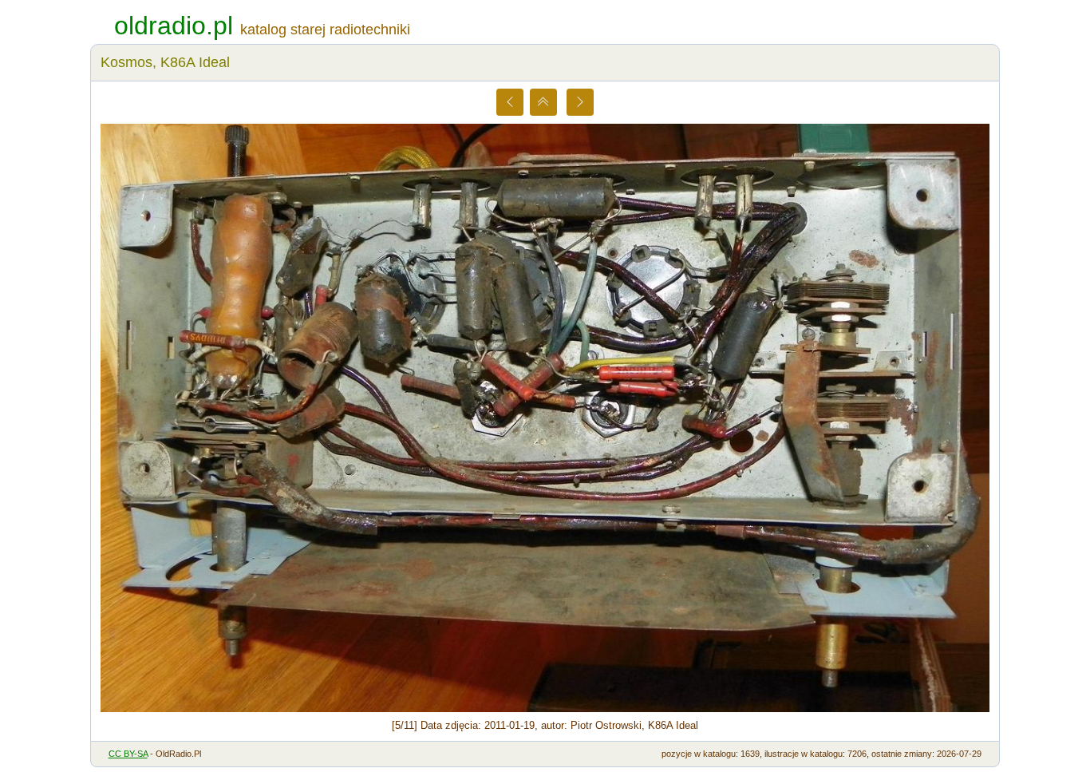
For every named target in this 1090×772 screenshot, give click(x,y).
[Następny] (580, 102)
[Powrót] (543, 102)
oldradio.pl (173, 25)
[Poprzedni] (509, 102)
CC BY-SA (128, 753)
